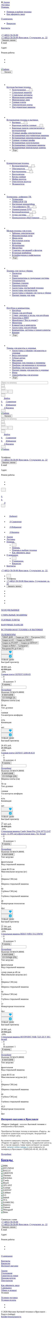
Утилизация (6, 1273)
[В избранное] (7, 652)
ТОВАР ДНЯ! (7, 637)
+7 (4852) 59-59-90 (9, 35)
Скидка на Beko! (9, 646)
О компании (7, 1256)
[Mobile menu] (3, 446)
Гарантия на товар (9, 1275)
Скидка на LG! (8, 640)
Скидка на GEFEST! (29, 643)
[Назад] (14, 545)
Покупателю (7, 1280)
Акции (4, 1271)
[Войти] (2, 493)
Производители (8, 1278)
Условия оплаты (8, 1300)
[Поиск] (3, 490)
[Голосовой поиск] (4, 391)
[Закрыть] (3, 505)
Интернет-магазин (9, 1266)
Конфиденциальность (11, 1316)
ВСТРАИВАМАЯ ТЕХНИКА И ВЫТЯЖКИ (22, 629)
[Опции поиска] (3, 388)
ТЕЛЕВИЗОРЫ (8, 634)
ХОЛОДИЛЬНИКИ (10, 610)
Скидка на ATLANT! (10, 643)
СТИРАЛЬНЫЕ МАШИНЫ (14, 615)
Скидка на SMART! (24, 640)
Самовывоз (6, 1288)
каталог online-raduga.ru (18, 1147)
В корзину (6, 684)
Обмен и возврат (9, 1290)
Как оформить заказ (10, 1285)
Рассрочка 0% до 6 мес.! (12, 649)
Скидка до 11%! (22, 637)
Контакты (5, 1261)
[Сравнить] (7, 656)
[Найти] (10, 391)
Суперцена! (23, 646)
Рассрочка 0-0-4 (37, 637)
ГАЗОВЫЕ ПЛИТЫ (10, 620)
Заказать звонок (8, 40)
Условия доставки (9, 1297)
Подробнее (6, 690)
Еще (15, 150)
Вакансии (5, 1263)
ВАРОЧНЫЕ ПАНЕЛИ (12, 625)
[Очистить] (3, 385)
